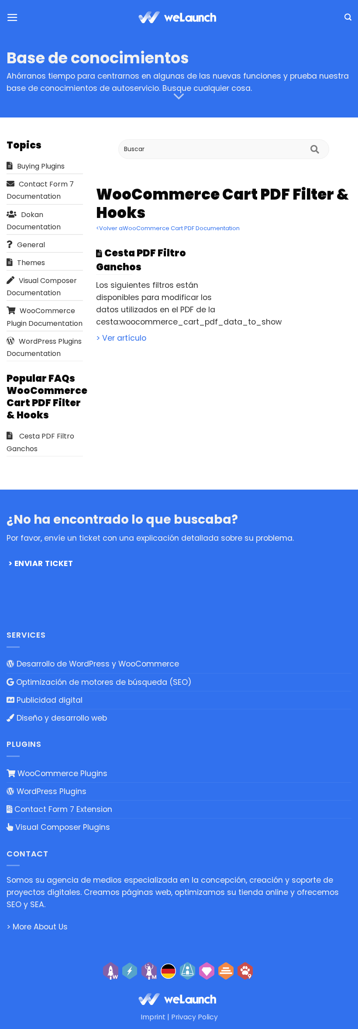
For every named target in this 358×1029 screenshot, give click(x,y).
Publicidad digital (48, 700)
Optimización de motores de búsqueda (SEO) (103, 682)
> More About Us (37, 927)
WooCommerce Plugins (61, 773)
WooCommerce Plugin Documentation (45, 317)
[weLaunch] (179, 17)
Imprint (153, 1017)
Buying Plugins (41, 166)
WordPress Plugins (50, 791)
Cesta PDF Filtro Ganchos (40, 442)
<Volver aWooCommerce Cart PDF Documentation (168, 228)
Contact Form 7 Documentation (40, 190)
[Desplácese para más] (179, 96)
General (31, 245)
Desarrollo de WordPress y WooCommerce (96, 664)
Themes (31, 263)
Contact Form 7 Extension (62, 809)
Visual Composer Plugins (61, 827)
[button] (12, 17)
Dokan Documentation (34, 221)
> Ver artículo (121, 338)
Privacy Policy (194, 1017)
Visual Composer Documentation (42, 287)
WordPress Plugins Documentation (44, 347)
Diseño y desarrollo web (60, 718)
